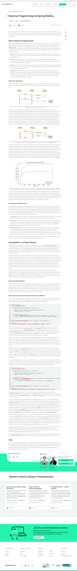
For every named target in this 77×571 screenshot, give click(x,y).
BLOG (21, 11)
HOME (10, 11)
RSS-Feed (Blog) (23, 555)
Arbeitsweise (40, 553)
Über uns (7, 551)
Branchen (42, 4)
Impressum (63, 551)
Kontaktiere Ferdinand (65, 463)
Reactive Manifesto (12, 46)
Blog (21, 553)
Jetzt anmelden (38, 537)
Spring (11, 20)
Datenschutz (63, 553)
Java (17, 20)
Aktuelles (7, 553)
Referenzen (48, 4)
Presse (50, 555)
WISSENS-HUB (16, 11)
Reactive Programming (25, 20)
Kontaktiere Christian (65, 460)
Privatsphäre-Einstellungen (66, 555)
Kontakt (6, 555)
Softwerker (22, 551)
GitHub (57, 157)
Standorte (55, 4)
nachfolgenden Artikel (16, 434)
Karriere (69, 4)
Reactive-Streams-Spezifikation (49, 245)
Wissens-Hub (62, 4)
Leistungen (35, 4)
